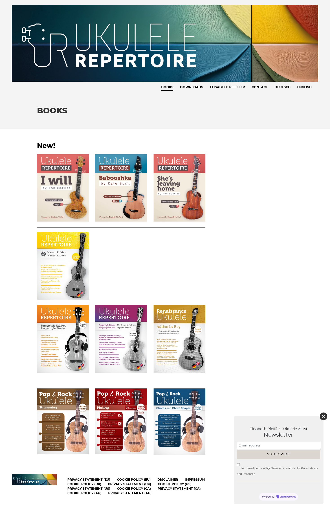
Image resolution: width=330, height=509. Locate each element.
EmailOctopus (288, 497)
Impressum (195, 479)
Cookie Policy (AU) (84, 493)
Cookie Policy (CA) (134, 488)
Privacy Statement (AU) (130, 493)
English (304, 87)
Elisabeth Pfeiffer (227, 87)
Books (167, 87)
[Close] (323, 416)
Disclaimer (167, 479)
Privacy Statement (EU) (88, 479)
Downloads (191, 87)
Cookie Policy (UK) (84, 484)
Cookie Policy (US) (174, 484)
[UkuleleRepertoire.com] (165, 42)
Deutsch (282, 87)
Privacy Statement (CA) (179, 488)
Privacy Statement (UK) (129, 484)
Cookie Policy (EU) (134, 479)
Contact (260, 87)
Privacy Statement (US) (88, 488)
